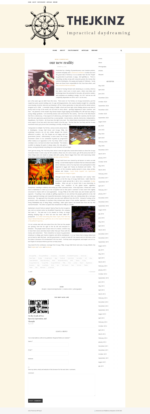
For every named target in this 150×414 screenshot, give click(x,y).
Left (86, 258)
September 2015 (103, 242)
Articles (49, 2)
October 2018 (102, 162)
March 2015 (102, 262)
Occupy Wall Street (55, 263)
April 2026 (101, 89)
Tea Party (79, 265)
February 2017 (102, 190)
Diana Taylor (32, 258)
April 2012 (101, 330)
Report (81, 263)
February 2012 (102, 338)
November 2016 (103, 202)
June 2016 (101, 218)
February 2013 (102, 322)
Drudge (93, 181)
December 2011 (103, 346)
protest (75, 263)
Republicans (89, 263)
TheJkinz (86, 265)
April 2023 (101, 138)
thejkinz (33, 247)
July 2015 (101, 250)
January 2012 (102, 342)
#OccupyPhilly (32, 256)
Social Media (45, 265)
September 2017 (103, 182)
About (34, 2)
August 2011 (102, 362)
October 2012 (102, 326)
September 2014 (103, 278)
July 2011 (101, 366)
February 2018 (102, 174)
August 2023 (102, 122)
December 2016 (103, 198)
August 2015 (102, 246)
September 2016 (103, 206)
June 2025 (101, 93)
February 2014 (102, 298)
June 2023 (101, 130)
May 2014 (101, 286)
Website (30, 358)
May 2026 (101, 85)
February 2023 (102, 142)
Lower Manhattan (33, 260)
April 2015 (101, 258)
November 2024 (103, 97)
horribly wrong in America (61, 157)
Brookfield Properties (72, 256)
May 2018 (101, 166)
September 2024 (103, 106)
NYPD (71, 260)
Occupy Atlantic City (34, 263)
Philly (64, 263)
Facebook (48, 247)
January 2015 (102, 270)
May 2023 (101, 134)
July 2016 (101, 214)
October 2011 (102, 354)
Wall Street (42, 267)
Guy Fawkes (79, 258)
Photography (41, 2)
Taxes (72, 265)
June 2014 (101, 282)
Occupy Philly (45, 263)
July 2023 (101, 126)
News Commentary (62, 59)
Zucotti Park (51, 267)
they (57, 85)
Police (69, 263)
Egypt (56, 258)
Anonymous (54, 256)
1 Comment (92, 271)
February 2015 (102, 266)
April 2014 (101, 290)
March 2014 (102, 294)
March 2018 (102, 170)
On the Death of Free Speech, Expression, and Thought (37, 318)
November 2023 (103, 110)
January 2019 (102, 158)
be (64, 85)
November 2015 (103, 238)
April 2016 (101, 226)
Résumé (55, 2)
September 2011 (103, 358)
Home (29, 2)
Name (30, 341)
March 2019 (102, 154)
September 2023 (103, 118)
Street (52, 265)
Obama (77, 260)
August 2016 (102, 210)
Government (71, 258)
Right (38, 265)
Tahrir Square (65, 265)
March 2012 (102, 334)
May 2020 (101, 146)
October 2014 (102, 274)
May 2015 (101, 254)
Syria (58, 265)
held (66, 85)
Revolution (31, 265)
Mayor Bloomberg (44, 260)
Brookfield (62, 256)
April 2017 (101, 186)
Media (53, 260)
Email (30, 350)
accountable (71, 85)
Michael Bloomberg (63, 260)
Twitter (40, 247)
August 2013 (102, 314)
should (61, 85)
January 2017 (102, 194)
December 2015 (103, 234)
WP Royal (39, 410)
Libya (90, 258)
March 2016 (102, 230)
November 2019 (103, 150)
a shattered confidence (77, 72)
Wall (36, 267)
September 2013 (103, 310)
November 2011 (103, 350)
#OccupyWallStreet (43, 256)
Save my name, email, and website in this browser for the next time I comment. (52, 369)
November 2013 (103, 306)
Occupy (84, 260)
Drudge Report (48, 258)
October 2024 (102, 101)
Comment (31, 373)
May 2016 (101, 222)
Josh (31, 271)
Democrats (83, 256)
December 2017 (103, 178)
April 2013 (101, 318)
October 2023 (102, 114)
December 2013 (103, 302)
